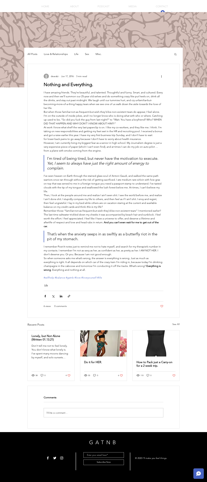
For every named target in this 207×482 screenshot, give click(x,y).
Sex (87, 54)
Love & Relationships (56, 54)
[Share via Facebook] (45, 296)
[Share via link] (69, 296)
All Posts (32, 54)
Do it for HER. (93, 362)
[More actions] (161, 76)
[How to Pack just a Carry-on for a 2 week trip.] (156, 343)
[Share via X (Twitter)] (53, 296)
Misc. (99, 54)
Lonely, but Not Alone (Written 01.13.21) (46, 337)
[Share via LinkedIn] (61, 296)
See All (176, 324)
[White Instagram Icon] (62, 458)
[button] (175, 54)
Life (76, 54)
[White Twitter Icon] (55, 458)
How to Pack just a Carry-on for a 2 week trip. (154, 363)
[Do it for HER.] (103, 343)
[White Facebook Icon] (48, 458)
